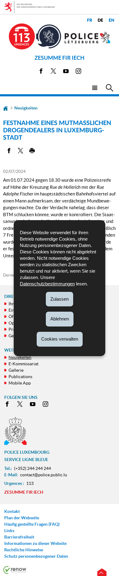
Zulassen (59, 298)
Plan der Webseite (21, 517)
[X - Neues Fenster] (53, 72)
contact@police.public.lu (43, 474)
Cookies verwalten (59, 339)
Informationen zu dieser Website (35, 543)
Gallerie (16, 370)
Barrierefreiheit (19, 537)
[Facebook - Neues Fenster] (41, 72)
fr (89, 20)
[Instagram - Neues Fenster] (78, 72)
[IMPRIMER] (32, 150)
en (111, 20)
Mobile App (20, 383)
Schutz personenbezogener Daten (36, 556)
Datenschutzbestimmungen (47, 283)
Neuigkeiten (26, 108)
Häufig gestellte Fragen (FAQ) (32, 524)
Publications (20, 376)
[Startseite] (5, 108)
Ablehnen (59, 318)
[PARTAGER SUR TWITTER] (20, 150)
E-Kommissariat (23, 363)
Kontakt (12, 511)
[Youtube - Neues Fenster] (66, 72)
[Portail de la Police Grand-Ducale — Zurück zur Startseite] (87, 37)
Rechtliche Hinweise (23, 549)
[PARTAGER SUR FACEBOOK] (9, 150)
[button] (94, 87)
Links (9, 530)
